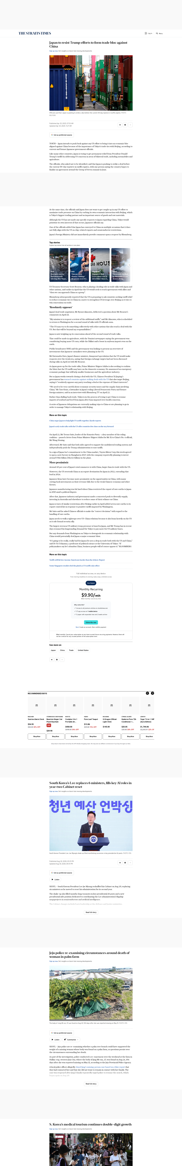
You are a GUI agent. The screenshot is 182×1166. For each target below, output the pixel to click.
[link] (35, 33)
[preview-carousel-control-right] (129, 265)
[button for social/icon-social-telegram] (120, 125)
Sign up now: (53, 51)
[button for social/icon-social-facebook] (125, 125)
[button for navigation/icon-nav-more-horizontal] (130, 125)
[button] (148, 33)
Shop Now (36, 736)
